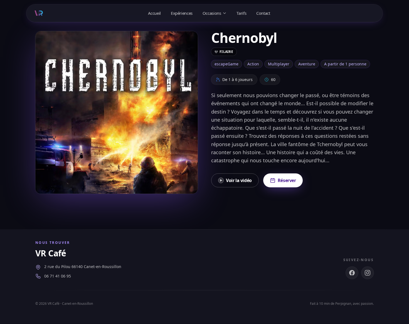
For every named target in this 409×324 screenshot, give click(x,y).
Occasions (212, 13)
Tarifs (241, 13)
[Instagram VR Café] (367, 273)
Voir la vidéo (239, 180)
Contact (263, 13)
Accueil (154, 13)
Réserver (287, 180)
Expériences (182, 13)
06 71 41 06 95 (57, 276)
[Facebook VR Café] (352, 273)
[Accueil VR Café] (38, 13)
